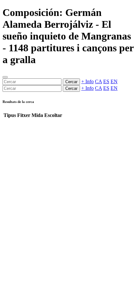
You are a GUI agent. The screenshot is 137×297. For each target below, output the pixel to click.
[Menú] (5, 77)
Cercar (71, 81)
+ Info (87, 81)
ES (106, 81)
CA (98, 81)
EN (114, 81)
